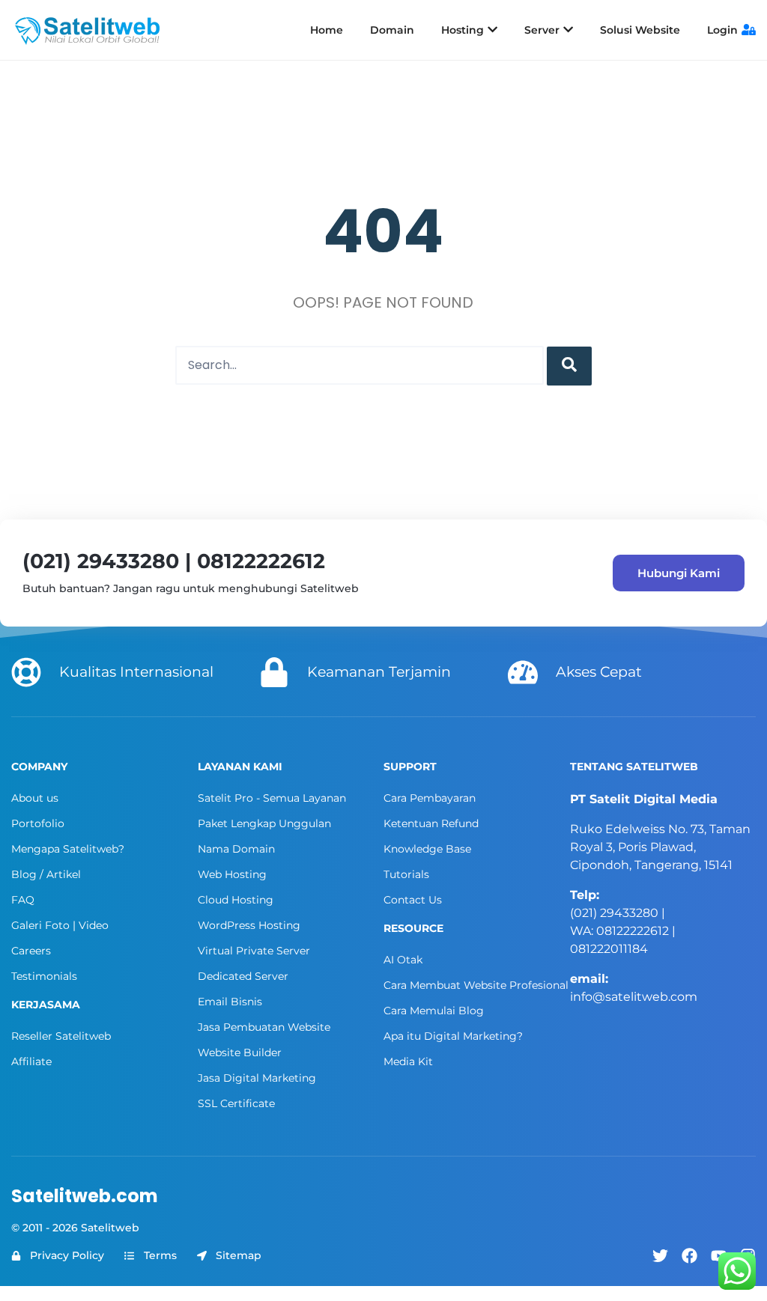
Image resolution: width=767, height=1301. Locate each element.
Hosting (462, 30)
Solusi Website (640, 30)
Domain (392, 30)
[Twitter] (660, 1256)
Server (542, 30)
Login (722, 30)
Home (326, 30)
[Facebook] (689, 1256)
